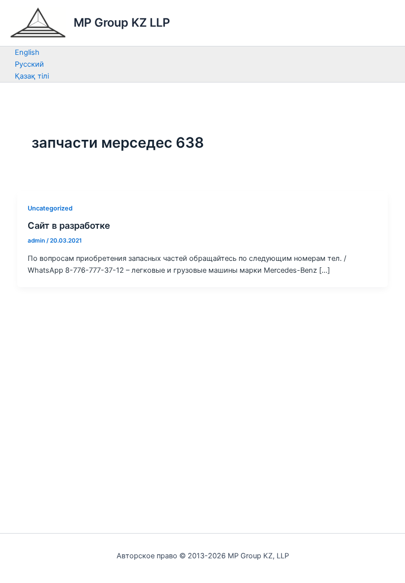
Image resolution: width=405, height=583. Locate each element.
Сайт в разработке (69, 225)
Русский (29, 64)
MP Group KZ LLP (122, 22)
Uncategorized (50, 208)
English (27, 52)
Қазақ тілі (32, 76)
